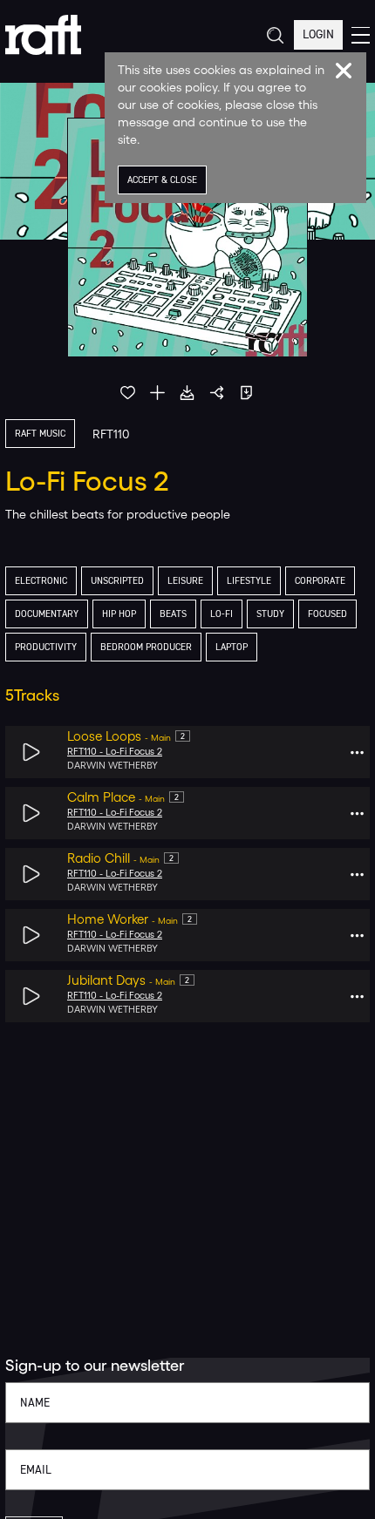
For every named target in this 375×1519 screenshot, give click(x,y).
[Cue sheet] (246, 392)
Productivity (46, 647)
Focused (327, 613)
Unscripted (117, 580)
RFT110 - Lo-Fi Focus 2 (114, 751)
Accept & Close (162, 179)
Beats (173, 613)
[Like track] (128, 392)
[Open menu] (360, 35)
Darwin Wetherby (112, 765)
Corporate (320, 580)
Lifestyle (249, 580)
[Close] (343, 70)
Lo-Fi (221, 613)
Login (318, 34)
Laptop (231, 647)
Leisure (185, 580)
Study (270, 613)
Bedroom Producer (146, 647)
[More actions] (357, 752)
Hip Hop (119, 613)
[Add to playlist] (157, 392)
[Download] (187, 392)
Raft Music (40, 433)
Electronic (41, 580)
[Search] (274, 35)
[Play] (32, 752)
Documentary (46, 613)
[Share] (217, 392)
